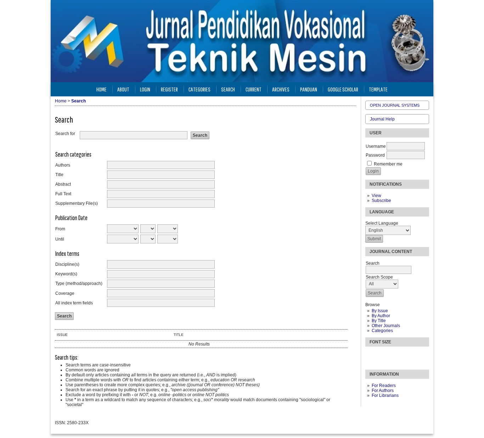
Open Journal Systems (395, 105)
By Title (379, 320)
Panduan (308, 89)
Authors (62, 165)
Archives (280, 89)
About (123, 89)
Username (376, 146)
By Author (381, 315)
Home (101, 89)
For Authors (383, 390)
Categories (382, 330)
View (376, 195)
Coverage (64, 293)
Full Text (63, 193)
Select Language (381, 223)
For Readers (384, 385)
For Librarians (385, 395)
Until (59, 239)
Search (228, 89)
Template (378, 89)
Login (145, 89)
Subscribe (381, 200)
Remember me (388, 164)
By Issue (380, 310)
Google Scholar (343, 89)
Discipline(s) (67, 264)
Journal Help (382, 119)
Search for (65, 133)
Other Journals (386, 325)
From (60, 228)
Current (253, 89)
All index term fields (74, 303)
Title (59, 174)
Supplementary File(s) (76, 203)
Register (169, 89)
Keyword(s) (66, 273)
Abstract (63, 184)
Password (375, 155)
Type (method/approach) (78, 283)
